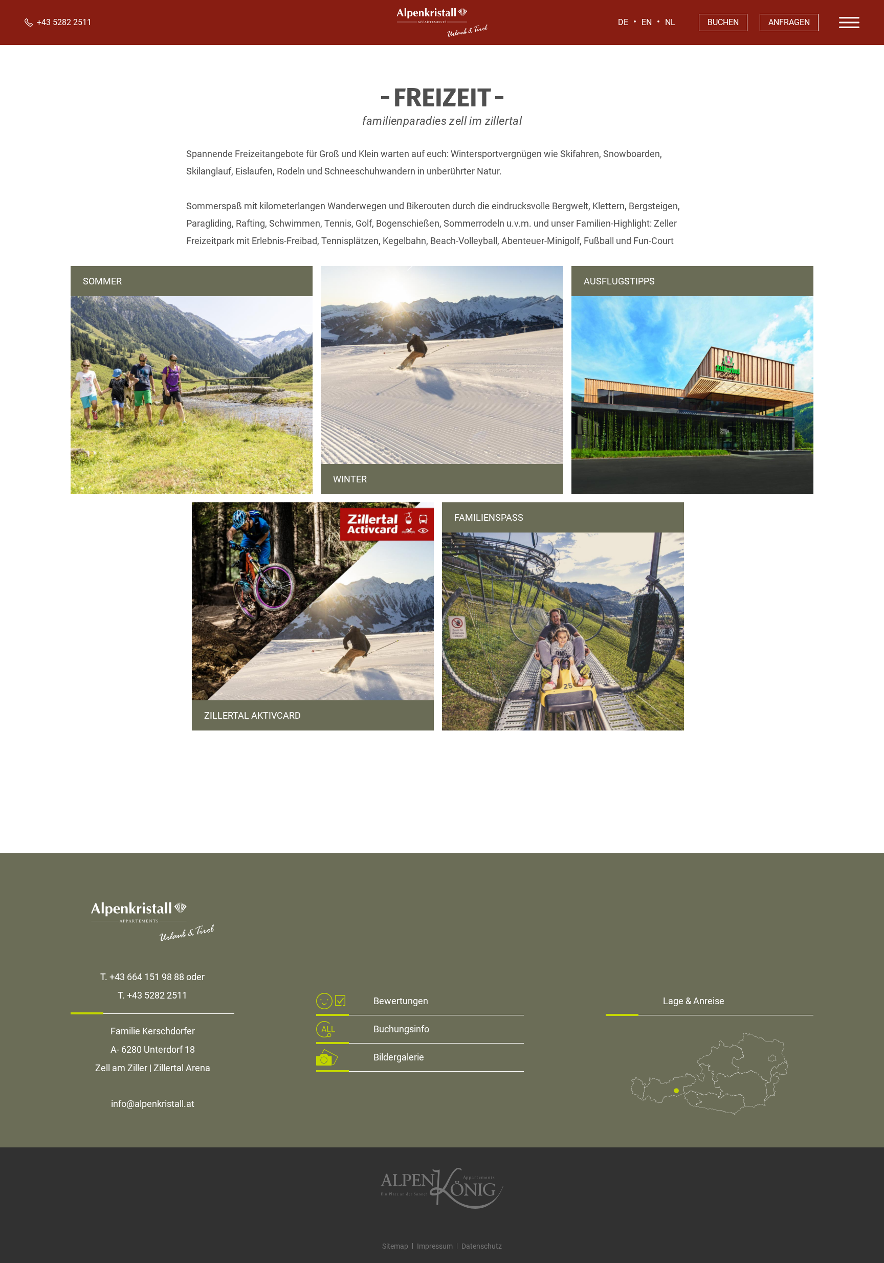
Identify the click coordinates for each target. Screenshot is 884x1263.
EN (647, 22)
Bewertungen (400, 1000)
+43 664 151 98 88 (146, 976)
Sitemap (395, 1246)
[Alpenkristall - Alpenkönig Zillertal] (442, 1188)
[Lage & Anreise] (709, 1111)
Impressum (435, 1246)
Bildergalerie (398, 1057)
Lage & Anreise (693, 1000)
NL (670, 22)
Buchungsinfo (401, 1029)
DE (623, 22)
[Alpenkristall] (442, 34)
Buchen (723, 22)
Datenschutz (481, 1246)
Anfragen (789, 22)
